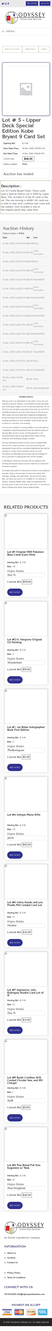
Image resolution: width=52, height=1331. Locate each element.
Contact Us (12, 1262)
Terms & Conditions (16, 1277)
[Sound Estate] (26, 17)
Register (32, 3)
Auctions (11, 1258)
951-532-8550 (10, 1294)
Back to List (12, 49)
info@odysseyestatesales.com (31, 1294)
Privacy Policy (13, 1273)
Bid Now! (15, 592)
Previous (30, 49)
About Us (11, 1253)
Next (44, 49)
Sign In (45, 3)
